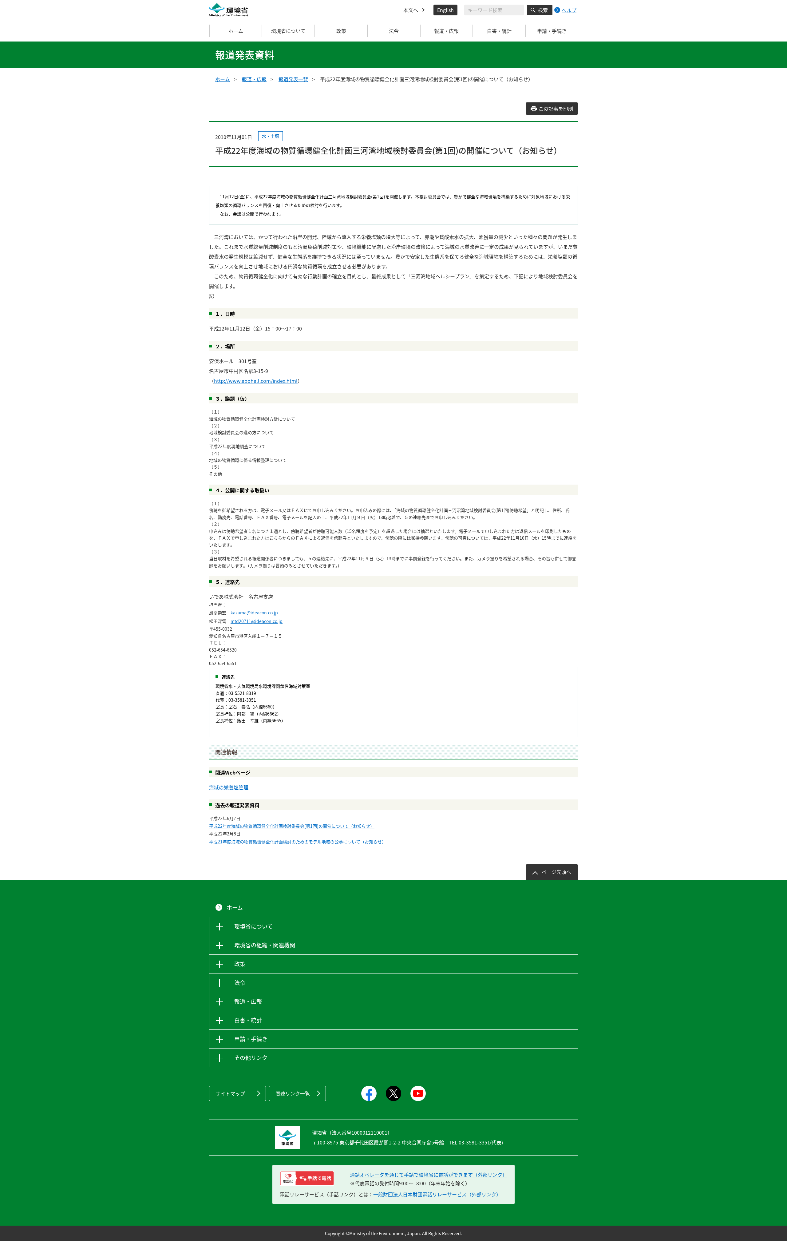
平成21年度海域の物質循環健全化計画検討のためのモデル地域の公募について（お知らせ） (297, 842)
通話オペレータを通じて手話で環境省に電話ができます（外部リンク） (428, 1174)
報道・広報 (254, 79)
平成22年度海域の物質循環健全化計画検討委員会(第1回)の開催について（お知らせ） (291, 826)
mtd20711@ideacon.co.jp (257, 621)
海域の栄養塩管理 (228, 787)
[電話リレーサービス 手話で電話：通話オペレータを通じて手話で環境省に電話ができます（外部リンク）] (307, 1178)
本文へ (410, 10)
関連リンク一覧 (292, 1093)
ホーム (235, 30)
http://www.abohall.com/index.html (256, 380)
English (445, 10)
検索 (543, 10)
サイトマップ (230, 1093)
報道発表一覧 (293, 79)
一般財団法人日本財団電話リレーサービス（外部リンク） (437, 1194)
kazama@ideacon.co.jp (254, 612)
